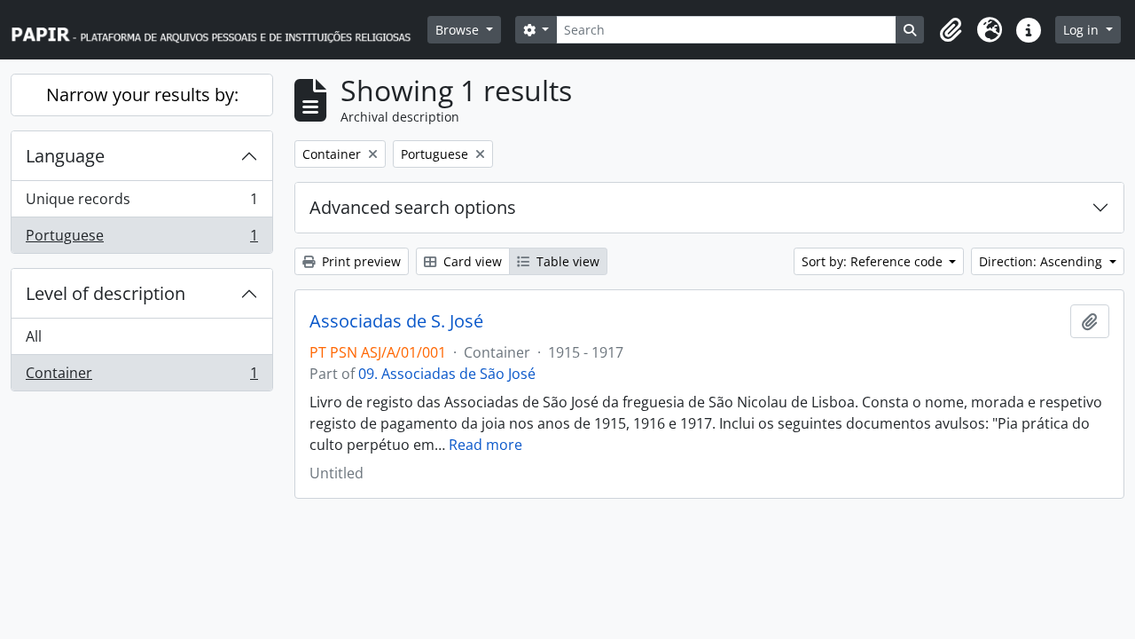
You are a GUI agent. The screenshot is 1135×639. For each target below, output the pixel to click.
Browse (458, 29)
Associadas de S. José (396, 321)
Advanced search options (412, 207)
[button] (950, 30)
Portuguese (141, 239)
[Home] (219, 29)
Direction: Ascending (1042, 261)
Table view (566, 261)
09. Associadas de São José (447, 373)
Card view (471, 261)
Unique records (141, 203)
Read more (485, 444)
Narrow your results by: (142, 94)
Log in (1082, 29)
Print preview (359, 261)
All (34, 336)
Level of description (105, 293)
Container (141, 376)
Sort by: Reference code (874, 261)
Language (65, 156)
